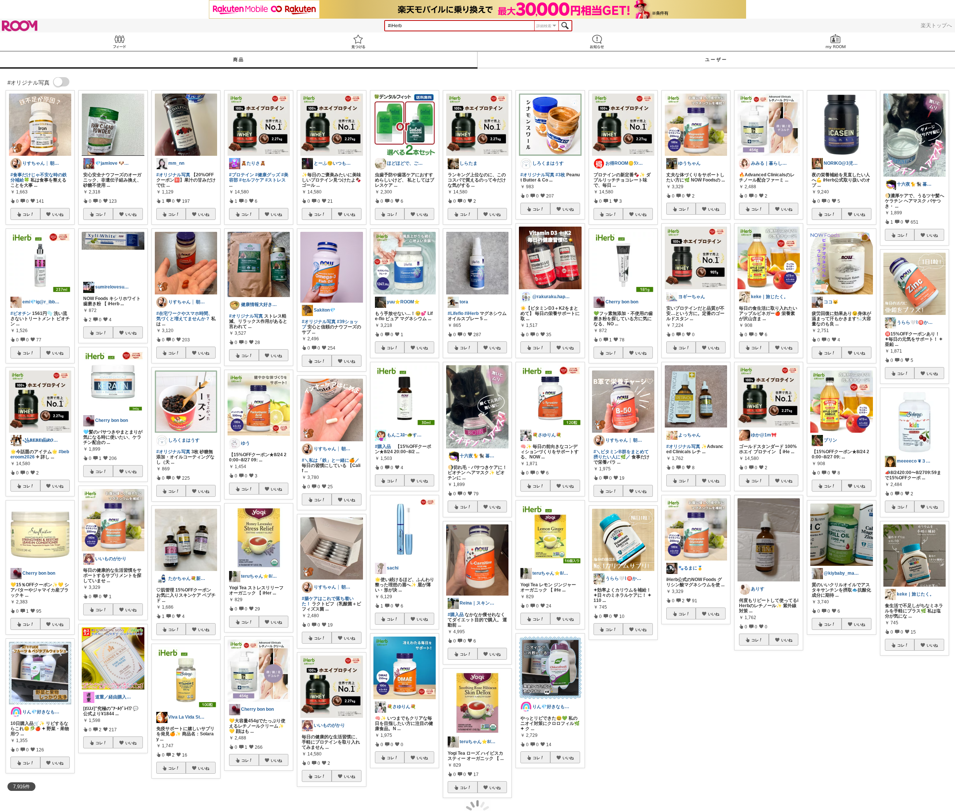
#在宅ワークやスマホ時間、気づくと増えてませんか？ (184, 316)
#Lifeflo (455, 313)
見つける (358, 41)
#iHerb (471, 313)
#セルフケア (251, 180)
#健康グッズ (267, 174)
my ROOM (835, 41)
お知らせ (597, 41)
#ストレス (275, 180)
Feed (119, 41)
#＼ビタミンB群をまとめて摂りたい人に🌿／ (621, 454)
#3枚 (560, 174)
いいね (57, 214)
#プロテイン (241, 174)
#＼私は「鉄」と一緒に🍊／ (330, 460)
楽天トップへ (936, 25)
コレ (26, 214)
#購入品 (383, 446)
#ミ (647, 719)
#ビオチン (20, 313)
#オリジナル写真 (173, 174)
